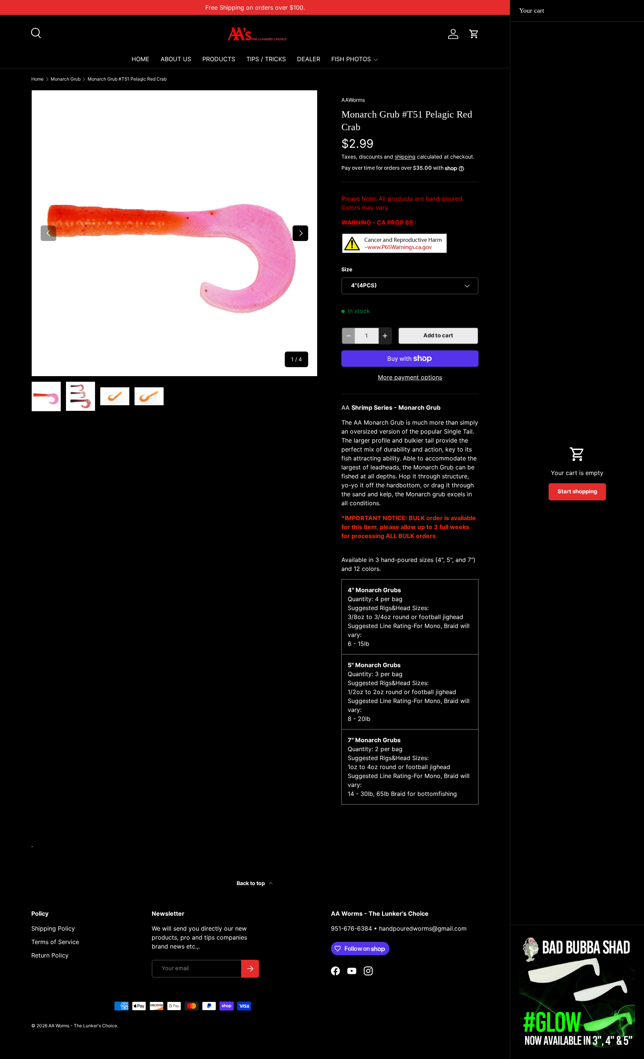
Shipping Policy (53, 928)
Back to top (251, 883)
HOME (140, 59)
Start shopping (577, 491)
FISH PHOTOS (351, 59)
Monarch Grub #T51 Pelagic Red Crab (127, 79)
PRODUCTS (218, 59)
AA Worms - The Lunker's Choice (82, 1025)
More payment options (410, 377)
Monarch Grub (65, 79)
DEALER (308, 59)
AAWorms (353, 100)
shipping (405, 156)
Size (346, 269)
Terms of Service (55, 942)
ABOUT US (176, 59)
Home (37, 79)
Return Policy (50, 955)
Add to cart (438, 335)
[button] (474, 34)
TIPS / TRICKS (266, 59)
